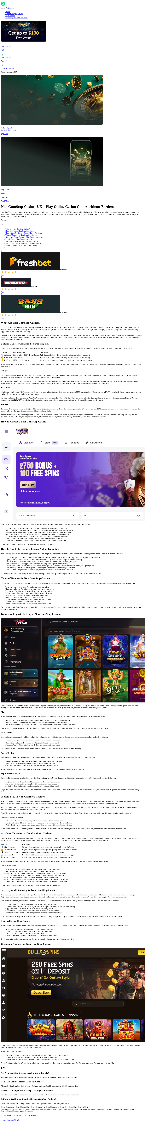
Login (3, 8)
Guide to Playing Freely (14, 14)
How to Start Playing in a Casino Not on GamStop (23, 233)
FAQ (7, 247)
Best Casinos (10, 16)
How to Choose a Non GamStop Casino (20, 231)
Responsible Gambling (105, 1109)
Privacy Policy (73, 1109)
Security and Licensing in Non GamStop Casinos (23, 243)
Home (7, 12)
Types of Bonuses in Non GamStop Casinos (21, 235)
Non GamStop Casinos (9, 1109)
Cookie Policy (84, 1109)
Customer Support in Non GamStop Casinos (21, 245)
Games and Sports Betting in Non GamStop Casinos (24, 237)
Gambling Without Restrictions (16, 18)
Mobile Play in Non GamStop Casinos (19, 239)
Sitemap (132, 1109)
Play (2, 275)
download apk (11, 1120)
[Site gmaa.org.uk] (12, 6)
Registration (10, 8)
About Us (92, 1109)
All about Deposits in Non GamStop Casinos (21, 241)
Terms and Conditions (121, 1109)
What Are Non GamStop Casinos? (18, 229)
